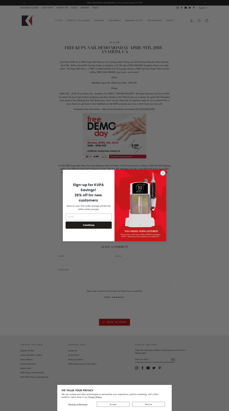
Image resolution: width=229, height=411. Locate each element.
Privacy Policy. (95, 397)
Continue (88, 225)
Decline (148, 404)
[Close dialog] (162, 173)
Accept (113, 404)
